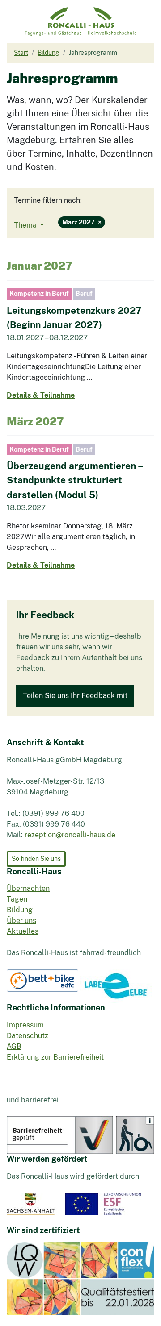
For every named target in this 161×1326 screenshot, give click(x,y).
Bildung (20, 910)
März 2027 (82, 222)
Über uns (21, 920)
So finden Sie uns (36, 858)
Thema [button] (26, 225)
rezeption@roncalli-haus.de (70, 835)
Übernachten (28, 888)
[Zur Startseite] (80, 21)
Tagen (17, 899)
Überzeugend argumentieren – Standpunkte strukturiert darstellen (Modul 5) (74, 480)
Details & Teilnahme (41, 395)
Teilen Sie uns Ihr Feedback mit (75, 695)
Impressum (25, 1025)
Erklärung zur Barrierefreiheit (55, 1057)
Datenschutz (27, 1035)
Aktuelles (22, 931)
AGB (14, 1046)
